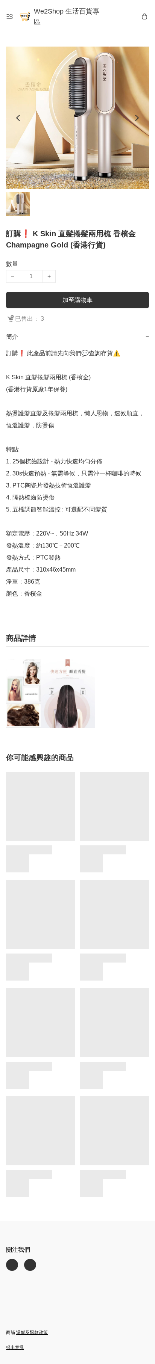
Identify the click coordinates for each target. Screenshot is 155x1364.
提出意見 (15, 1347)
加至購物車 (77, 300)
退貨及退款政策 (32, 1332)
